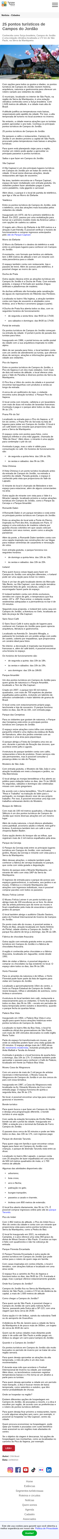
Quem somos (29, 1505)
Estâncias (29, 1486)
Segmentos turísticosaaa (29, 1491)
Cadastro (29, 1514)
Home (29, 1481)
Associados (29, 1519)
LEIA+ (9, 1448)
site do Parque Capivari (19, 234)
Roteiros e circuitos (29, 1495)
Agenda (29, 1509)
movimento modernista (17, 1047)
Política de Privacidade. (47, 1528)
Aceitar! (29, 1533)
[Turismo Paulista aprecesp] (8, 5)
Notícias (29, 1500)
